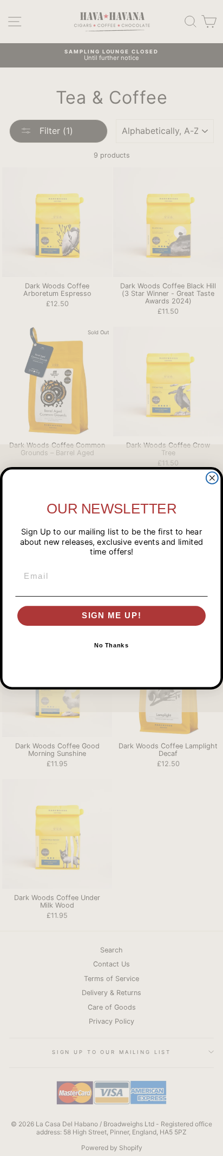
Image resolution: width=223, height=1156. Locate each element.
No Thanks (111, 645)
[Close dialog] (212, 478)
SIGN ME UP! (112, 615)
